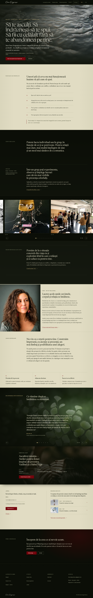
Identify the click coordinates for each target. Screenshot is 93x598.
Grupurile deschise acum (33, 189)
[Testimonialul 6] (47, 442)
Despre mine (29, 577)
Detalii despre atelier (26, 476)
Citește (8, 514)
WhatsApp (30, 553)
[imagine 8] (50, 238)
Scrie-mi (30, 58)
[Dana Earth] (12, 2)
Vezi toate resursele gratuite (58, 518)
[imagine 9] (52, 238)
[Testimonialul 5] (45, 442)
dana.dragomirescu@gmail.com (74, 577)
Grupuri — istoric (9, 584)
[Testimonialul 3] (41, 442)
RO (82, 2)
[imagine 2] (38, 238)
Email (7, 497)
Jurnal (28, 584)
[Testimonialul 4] (43, 442)
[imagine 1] (36, 238)
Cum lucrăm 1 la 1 (31, 268)
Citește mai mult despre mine (50, 327)
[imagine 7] (48, 238)
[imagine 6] (46, 238)
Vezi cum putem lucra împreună (14, 58)
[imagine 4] (42, 238)
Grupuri (7, 577)
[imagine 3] (40, 238)
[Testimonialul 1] (37, 442)
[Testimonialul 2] (39, 442)
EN (86, 2)
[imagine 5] (44, 238)
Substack (49, 577)
